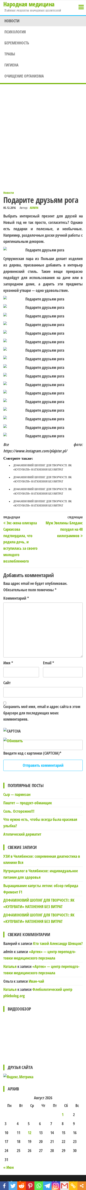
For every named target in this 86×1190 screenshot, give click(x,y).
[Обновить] (13, 740)
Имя (8, 662)
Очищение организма (24, 76)
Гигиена (11, 65)
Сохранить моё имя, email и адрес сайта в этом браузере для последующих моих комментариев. (41, 713)
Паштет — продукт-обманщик (27, 802)
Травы (9, 54)
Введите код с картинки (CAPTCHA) (31, 753)
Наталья (10, 966)
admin (34, 208)
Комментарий (16, 598)
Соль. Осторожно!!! (18, 811)
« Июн (8, 1167)
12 (29, 1132)
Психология (15, 31)
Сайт (7, 682)
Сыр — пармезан (16, 794)
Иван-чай (36, 981)
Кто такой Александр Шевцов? (58, 943)
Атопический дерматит (22, 834)
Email (48, 662)
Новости (11, 20)
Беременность (16, 42)
